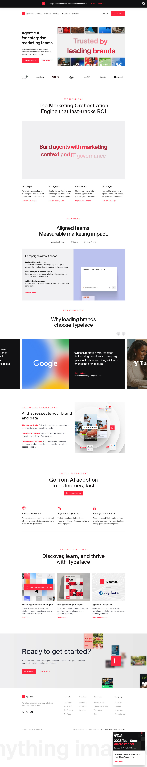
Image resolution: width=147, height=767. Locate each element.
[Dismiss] (141, 735)
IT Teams (74, 242)
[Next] (123, 334)
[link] (73, 3)
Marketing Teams (57, 242)
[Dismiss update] (143, 3)
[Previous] (118, 334)
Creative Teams (90, 242)
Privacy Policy (103, 729)
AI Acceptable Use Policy (117, 729)
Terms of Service (92, 729)
